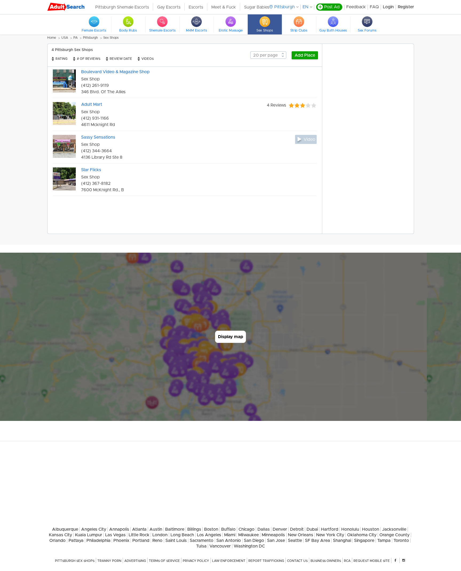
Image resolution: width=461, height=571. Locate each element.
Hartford (329, 529)
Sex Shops (111, 37)
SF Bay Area (317, 540)
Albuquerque (65, 529)
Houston (370, 529)
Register (406, 7)
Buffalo (228, 529)
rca (347, 560)
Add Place (305, 55)
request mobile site (371, 560)
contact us (297, 560)
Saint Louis (176, 540)
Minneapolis (273, 535)
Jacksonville (394, 529)
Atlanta (139, 529)
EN (305, 7)
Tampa (384, 540)
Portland (140, 540)
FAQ (374, 7)
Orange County (394, 535)
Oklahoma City (361, 535)
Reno (157, 540)
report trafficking (266, 560)
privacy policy (196, 560)
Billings (194, 529)
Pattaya (76, 540)
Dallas (263, 529)
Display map (230, 337)
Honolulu (350, 529)
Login (388, 7)
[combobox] (268, 55)
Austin (155, 529)
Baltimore (174, 529)
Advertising (135, 560)
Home (51, 37)
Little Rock (139, 535)
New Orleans (300, 535)
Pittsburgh (90, 37)
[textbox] (268, 55)
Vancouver (220, 546)
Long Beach (182, 535)
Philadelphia (98, 540)
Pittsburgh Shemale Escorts (122, 7)
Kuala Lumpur (88, 535)
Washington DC (249, 546)
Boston (211, 529)
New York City (330, 535)
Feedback (356, 7)
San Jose (276, 540)
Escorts (196, 7)
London (160, 535)
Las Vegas (115, 535)
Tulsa (201, 546)
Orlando (57, 540)
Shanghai (342, 540)
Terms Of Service (164, 560)
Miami (229, 535)
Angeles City (93, 529)
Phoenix (121, 540)
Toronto (401, 540)
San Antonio (228, 540)
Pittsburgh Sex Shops (74, 560)
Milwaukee (248, 535)
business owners (326, 560)
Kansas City (60, 535)
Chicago (247, 529)
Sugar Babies (256, 7)
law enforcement (228, 560)
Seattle (295, 540)
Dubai (312, 529)
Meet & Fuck (223, 7)
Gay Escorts (168, 7)
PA (75, 37)
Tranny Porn (109, 560)
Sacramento (201, 540)
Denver (280, 529)
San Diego (254, 540)
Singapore (364, 540)
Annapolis (119, 529)
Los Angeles (209, 535)
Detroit (297, 529)
